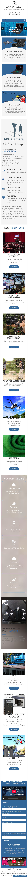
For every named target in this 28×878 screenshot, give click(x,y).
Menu (5, 20)
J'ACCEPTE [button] (23, 875)
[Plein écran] (24, 798)
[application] (14, 793)
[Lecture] (3, 798)
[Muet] (22, 798)
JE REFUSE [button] (16, 875)
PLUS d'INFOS (14, 266)
